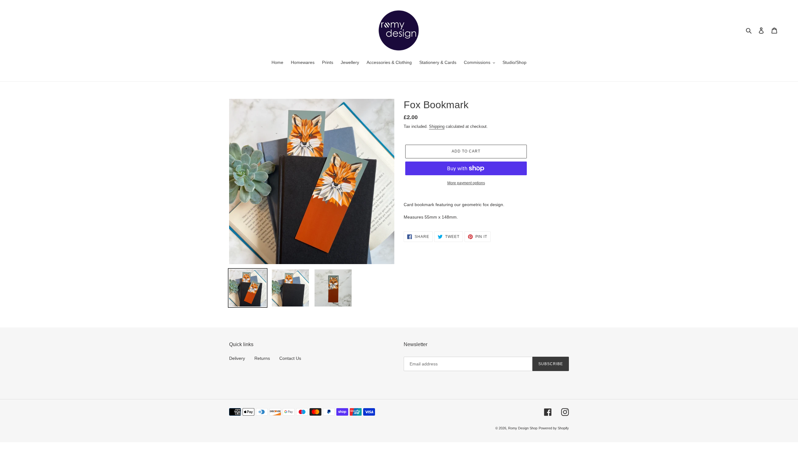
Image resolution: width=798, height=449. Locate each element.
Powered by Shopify (554, 428)
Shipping (437, 126)
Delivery (237, 358)
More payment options (466, 183)
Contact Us (290, 358)
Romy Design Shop (522, 428)
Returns (262, 358)
